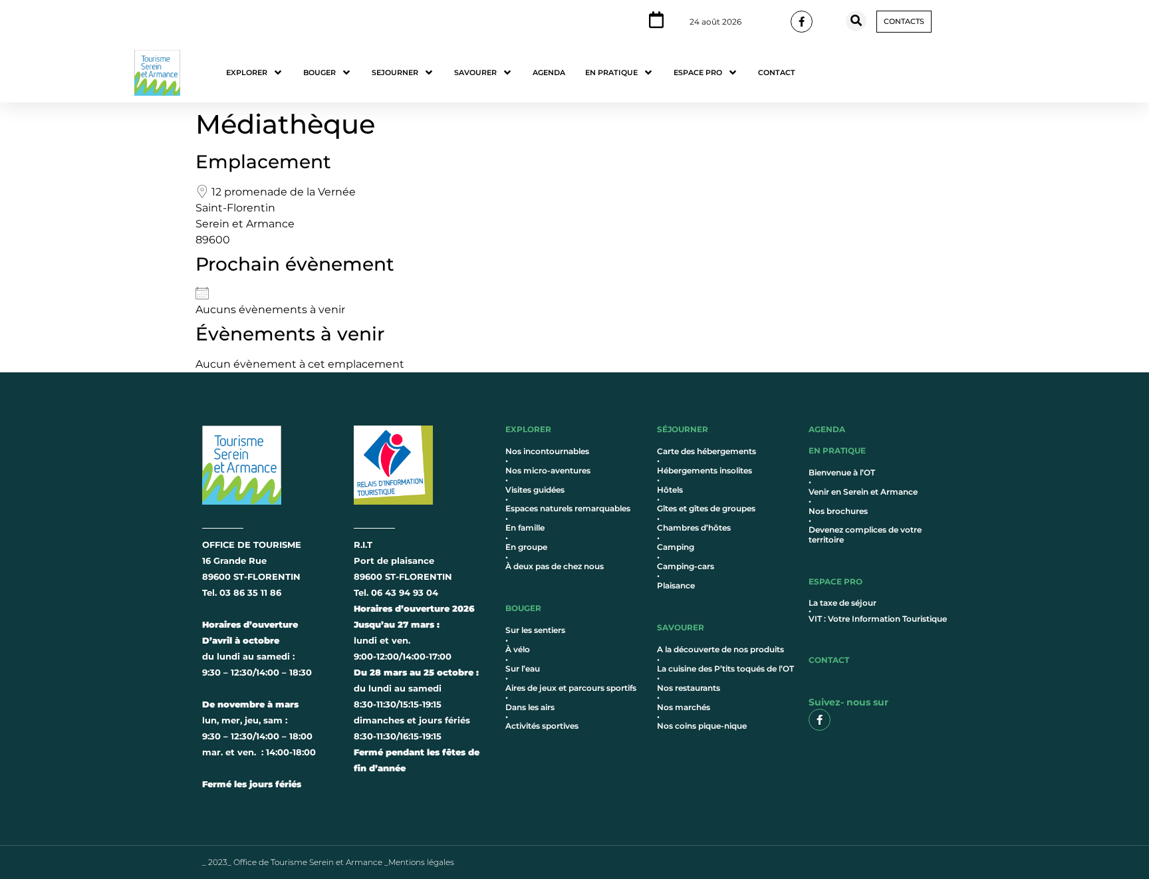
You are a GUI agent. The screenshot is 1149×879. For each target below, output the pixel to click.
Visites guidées (535, 490)
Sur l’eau (522, 669)
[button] (856, 21)
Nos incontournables (547, 451)
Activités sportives (541, 726)
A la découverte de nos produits (720, 649)
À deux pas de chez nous (554, 566)
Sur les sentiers (535, 630)
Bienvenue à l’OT (842, 472)
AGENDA (827, 429)
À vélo (517, 649)
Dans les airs (530, 707)
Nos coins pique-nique (702, 726)
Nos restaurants (688, 688)
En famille (525, 528)
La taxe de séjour (842, 603)
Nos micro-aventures (547, 470)
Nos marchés (683, 707)
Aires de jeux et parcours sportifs (570, 688)
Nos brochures (838, 511)
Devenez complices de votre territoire (865, 534)
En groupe (526, 547)
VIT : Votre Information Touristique (878, 619)
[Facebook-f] (802, 22)
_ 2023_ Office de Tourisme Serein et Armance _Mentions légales (328, 862)
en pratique (837, 450)
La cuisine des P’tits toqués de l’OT (725, 669)
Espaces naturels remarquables (567, 508)
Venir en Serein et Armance (863, 492)
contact (829, 660)
